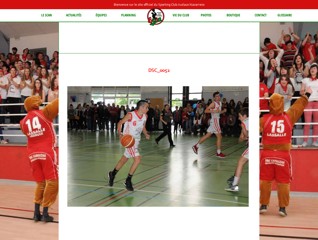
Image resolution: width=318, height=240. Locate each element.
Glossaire (285, 15)
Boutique (233, 15)
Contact (261, 15)
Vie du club (181, 15)
